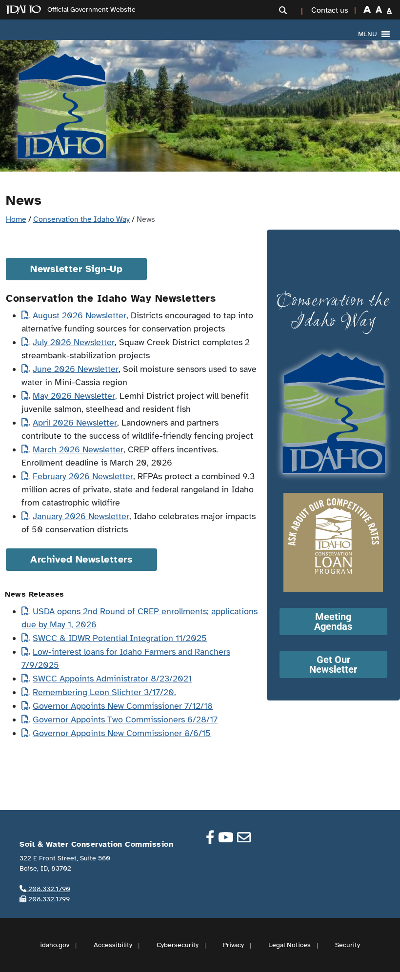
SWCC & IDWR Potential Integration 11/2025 (120, 638)
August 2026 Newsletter (79, 315)
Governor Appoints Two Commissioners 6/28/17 (125, 719)
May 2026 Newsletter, (75, 395)
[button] (292, 10)
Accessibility (113, 945)
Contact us (329, 10)
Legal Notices (289, 945)
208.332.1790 (48, 889)
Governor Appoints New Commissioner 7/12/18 (123, 705)
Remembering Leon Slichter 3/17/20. (104, 692)
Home (16, 219)
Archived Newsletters (81, 559)
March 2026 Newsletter (78, 449)
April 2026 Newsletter (75, 422)
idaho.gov (54, 945)
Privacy (233, 945)
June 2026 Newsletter (76, 369)
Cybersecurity (178, 945)
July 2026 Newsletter (74, 342)
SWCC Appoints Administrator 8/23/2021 (112, 678)
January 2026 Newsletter (81, 516)
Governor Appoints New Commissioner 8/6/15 (122, 733)
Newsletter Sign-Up (76, 269)
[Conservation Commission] (61, 106)
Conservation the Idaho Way (81, 219)
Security (347, 945)
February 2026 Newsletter (83, 476)
